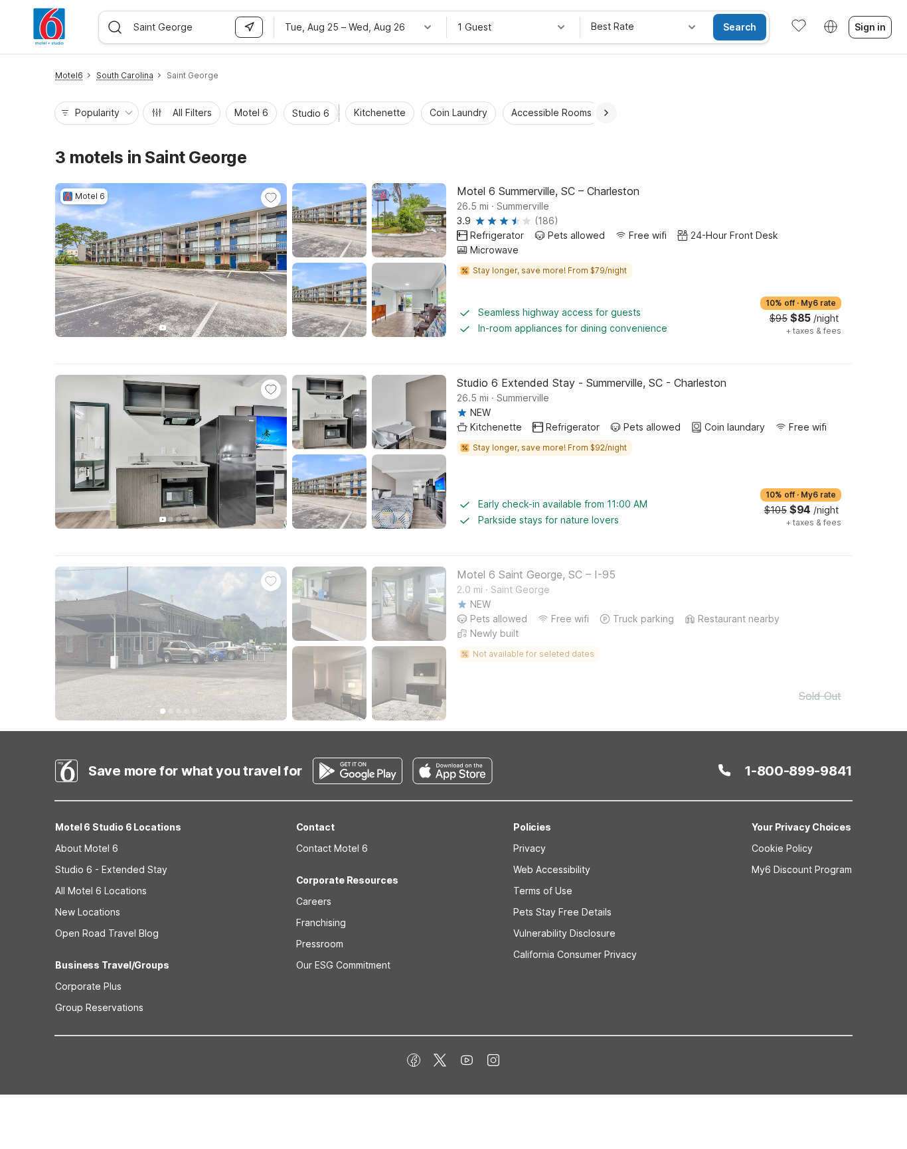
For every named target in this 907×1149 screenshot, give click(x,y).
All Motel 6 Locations (101, 890)
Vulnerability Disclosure (564, 933)
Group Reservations (99, 1007)
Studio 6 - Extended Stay (111, 869)
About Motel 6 (86, 848)
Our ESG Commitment (343, 965)
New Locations (87, 911)
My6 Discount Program (802, 869)
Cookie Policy (782, 848)
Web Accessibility (551, 869)
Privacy (529, 848)
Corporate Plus (88, 986)
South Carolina (124, 75)
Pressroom (319, 943)
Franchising (321, 922)
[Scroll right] (606, 112)
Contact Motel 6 (332, 848)
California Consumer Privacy (575, 954)
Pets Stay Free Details (562, 911)
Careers (313, 901)
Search (739, 27)
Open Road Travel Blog (107, 933)
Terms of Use (542, 890)
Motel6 (69, 75)
